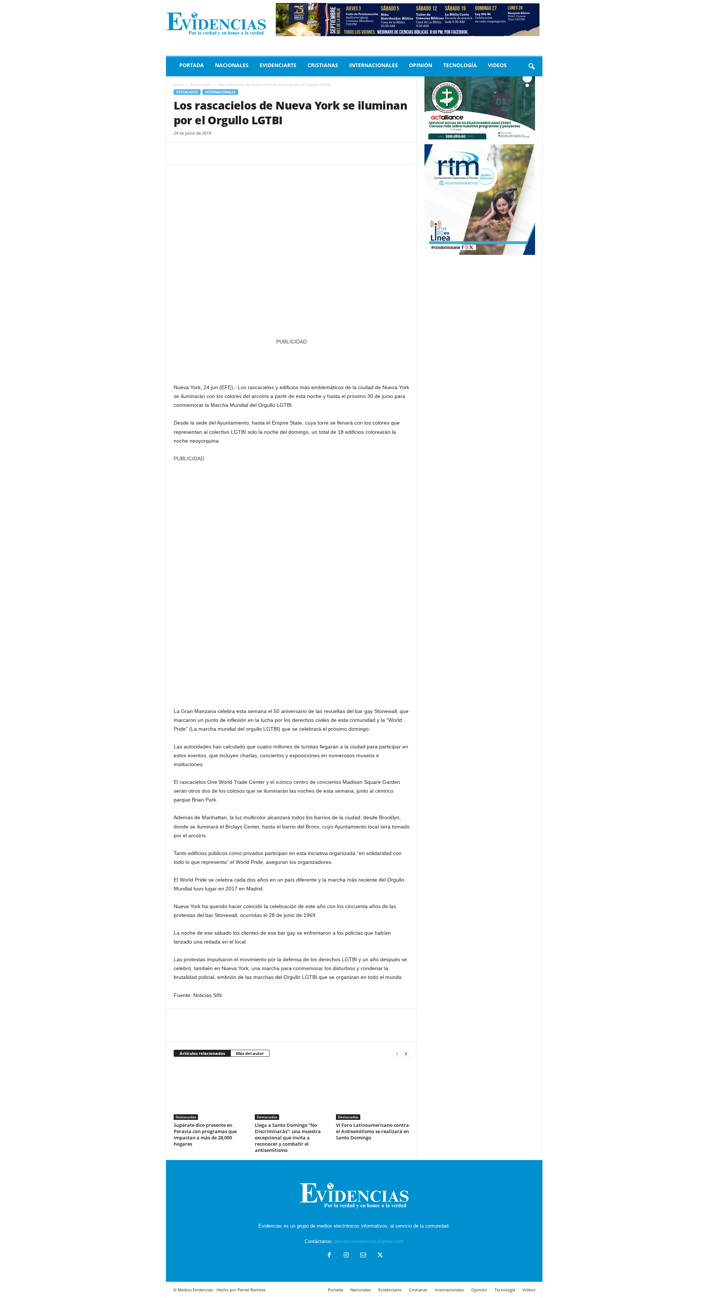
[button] (531, 67)
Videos (497, 65)
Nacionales (232, 65)
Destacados (200, 84)
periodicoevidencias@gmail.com (368, 1241)
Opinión (420, 65)
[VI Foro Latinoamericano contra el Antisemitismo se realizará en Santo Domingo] (373, 1092)
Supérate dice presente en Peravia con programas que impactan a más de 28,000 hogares (205, 1134)
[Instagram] (346, 1256)
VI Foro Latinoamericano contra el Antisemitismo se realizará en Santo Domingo (372, 1131)
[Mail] (363, 1256)
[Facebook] (181, 153)
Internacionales (373, 65)
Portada (191, 65)
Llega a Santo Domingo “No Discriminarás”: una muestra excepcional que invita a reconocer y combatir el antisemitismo (288, 1137)
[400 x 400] (292, 581)
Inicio (178, 84)
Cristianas (323, 65)
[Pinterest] (215, 153)
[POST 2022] (292, 360)
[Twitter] (198, 153)
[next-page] (406, 1054)
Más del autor (250, 1053)
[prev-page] (397, 1054)
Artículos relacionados (202, 1053)
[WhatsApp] (232, 153)
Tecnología (460, 65)
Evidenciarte (278, 65)
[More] (249, 153)
